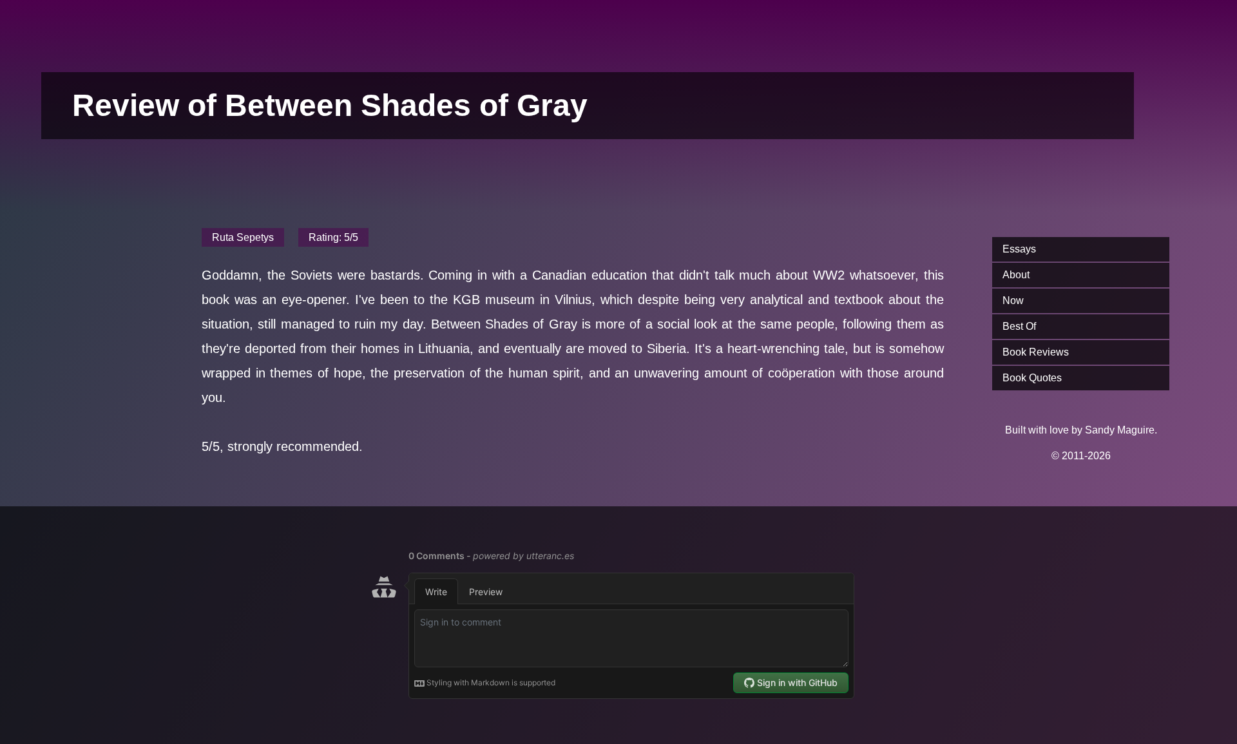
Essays (1019, 248)
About (1016, 274)
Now (1013, 300)
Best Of (1019, 326)
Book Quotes (1032, 377)
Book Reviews (1035, 352)
